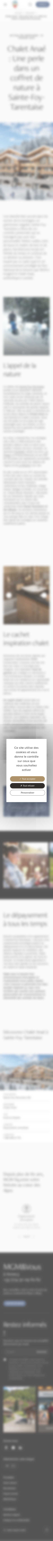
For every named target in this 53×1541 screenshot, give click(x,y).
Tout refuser (28, 785)
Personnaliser (27, 792)
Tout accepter (28, 778)
